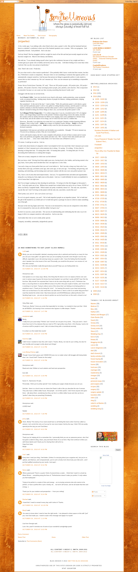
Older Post (85, 537)
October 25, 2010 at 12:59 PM (35, 269)
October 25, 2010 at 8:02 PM (35, 429)
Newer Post (21, 537)
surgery (93, 389)
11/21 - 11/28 (99, 115)
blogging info (95, 342)
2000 (95, 294)
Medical (93, 306)
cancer (93, 345)
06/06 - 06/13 (100, 217)
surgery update (96, 392)
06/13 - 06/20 (100, 214)
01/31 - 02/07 (100, 274)
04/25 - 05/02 (100, 236)
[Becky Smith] (106, 483)
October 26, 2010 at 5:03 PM (35, 529)
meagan (94, 375)
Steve (93, 331)
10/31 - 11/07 (100, 124)
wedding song (96, 409)
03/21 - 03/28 (100, 252)
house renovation (97, 362)
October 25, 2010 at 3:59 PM (35, 334)
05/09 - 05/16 (100, 230)
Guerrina (25, 339)
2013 (95, 87)
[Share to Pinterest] (27, 234)
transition (94, 395)
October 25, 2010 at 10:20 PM (35, 505)
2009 (95, 291)
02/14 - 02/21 (100, 268)
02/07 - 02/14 (100, 271)
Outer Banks (95, 317)
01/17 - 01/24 (100, 281)
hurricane (94, 367)
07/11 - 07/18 (100, 201)
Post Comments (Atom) (34, 541)
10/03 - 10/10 (100, 164)
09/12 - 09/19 (100, 173)
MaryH (25, 510)
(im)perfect (98, 148)
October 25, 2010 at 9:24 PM (35, 494)
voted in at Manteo (97, 403)
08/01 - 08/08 (100, 192)
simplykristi (26, 316)
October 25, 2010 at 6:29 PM (35, 398)
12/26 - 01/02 (100, 99)
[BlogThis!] (21, 234)
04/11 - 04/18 (100, 243)
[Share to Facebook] (25, 234)
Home (54, 537)
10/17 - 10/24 (100, 157)
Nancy (25, 470)
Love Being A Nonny (29, 352)
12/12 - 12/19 (100, 105)
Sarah (93, 320)
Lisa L (24, 454)
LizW (24, 251)
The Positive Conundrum (101, 67)
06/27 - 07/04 (100, 208)
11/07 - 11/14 (99, 121)
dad (92, 350)
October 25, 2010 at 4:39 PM (35, 376)
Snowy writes (95, 328)
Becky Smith (106, 455)
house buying (95, 359)
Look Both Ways (98, 43)
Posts (95, 492)
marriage (94, 370)
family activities (96, 356)
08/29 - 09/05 (100, 179)
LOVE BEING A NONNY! (102, 48)
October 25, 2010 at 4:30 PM (35, 360)
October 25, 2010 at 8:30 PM (35, 449)
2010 (95, 96)
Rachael (25, 499)
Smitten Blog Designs (78, 561)
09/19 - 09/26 (100, 170)
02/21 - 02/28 (100, 265)
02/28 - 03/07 (100, 262)
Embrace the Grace (100, 41)
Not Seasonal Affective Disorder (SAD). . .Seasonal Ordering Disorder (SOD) (105, 58)
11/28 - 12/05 (100, 112)
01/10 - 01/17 (100, 284)
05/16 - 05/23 (100, 227)
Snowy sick (95, 326)
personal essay (96, 381)
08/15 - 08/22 (100, 186)
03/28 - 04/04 (100, 249)
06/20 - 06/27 (100, 211)
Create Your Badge (106, 485)
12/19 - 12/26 (100, 102)
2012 (95, 90)
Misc (92, 309)
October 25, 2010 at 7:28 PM (35, 414)
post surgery (95, 384)
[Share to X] (23, 234)
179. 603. (98, 136)
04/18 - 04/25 (100, 239)
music (93, 378)
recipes (93, 386)
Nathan (93, 312)
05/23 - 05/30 (100, 224)
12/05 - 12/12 (100, 109)
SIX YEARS (97, 50)
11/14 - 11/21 (99, 118)
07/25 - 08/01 (100, 195)
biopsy (93, 339)
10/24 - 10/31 (100, 128)
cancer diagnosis (97, 348)
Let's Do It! (97, 55)
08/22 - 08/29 (100, 182)
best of (93, 337)
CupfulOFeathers (99, 65)
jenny (24, 419)
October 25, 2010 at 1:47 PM (35, 311)
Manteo (93, 303)
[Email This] (19, 234)
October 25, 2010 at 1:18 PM (35, 298)
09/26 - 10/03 (100, 167)
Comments (97, 496)
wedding (94, 406)
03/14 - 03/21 (100, 255)
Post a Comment (23, 534)
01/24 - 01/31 (100, 277)
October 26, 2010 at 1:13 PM (35, 518)
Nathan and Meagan (98, 314)
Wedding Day (96, 334)
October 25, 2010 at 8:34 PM (35, 465)
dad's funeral (95, 353)
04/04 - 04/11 (100, 246)
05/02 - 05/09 (100, 233)
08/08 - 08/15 (100, 189)
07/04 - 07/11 (100, 205)
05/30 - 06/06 (100, 220)
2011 (95, 93)
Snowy (93, 323)
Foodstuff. (98, 145)
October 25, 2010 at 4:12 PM (35, 347)
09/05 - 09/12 (100, 176)
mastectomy (95, 373)
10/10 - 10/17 (100, 160)
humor (93, 364)
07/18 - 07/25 (100, 198)
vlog (92, 400)
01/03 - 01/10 (100, 287)
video (93, 398)
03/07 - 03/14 (100, 258)
